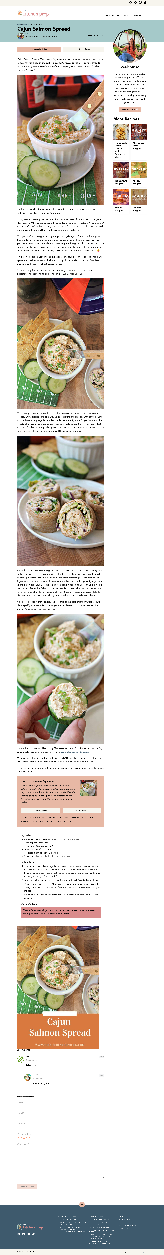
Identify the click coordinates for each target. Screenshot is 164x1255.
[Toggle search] (145, 15)
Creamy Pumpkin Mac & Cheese (102, 1219)
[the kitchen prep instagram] (140, 3)
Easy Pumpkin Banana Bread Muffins (101, 1231)
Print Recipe (85, 49)
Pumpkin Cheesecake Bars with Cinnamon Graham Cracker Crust (100, 1236)
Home (19, 24)
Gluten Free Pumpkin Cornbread (98, 1223)
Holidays (137, 15)
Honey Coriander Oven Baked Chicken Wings (72, 1223)
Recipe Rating (24, 1134)
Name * (21, 1103)
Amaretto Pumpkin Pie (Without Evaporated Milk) (101, 1242)
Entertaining (123, 15)
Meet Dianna (124, 1219)
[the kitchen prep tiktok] (145, 3)
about (136, 11)
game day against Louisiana (75, 752)
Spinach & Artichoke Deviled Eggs (71, 1233)
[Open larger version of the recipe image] (88, 788)
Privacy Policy (125, 1228)
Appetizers (25, 24)
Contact (123, 1222)
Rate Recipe (42, 811)
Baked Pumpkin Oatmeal (99, 1227)
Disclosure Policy (127, 1225)
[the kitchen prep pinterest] (135, 3)
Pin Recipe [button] (83, 811)
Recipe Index (108, 15)
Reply (102, 1057)
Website (21, 1124)
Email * (20, 1113)
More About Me (128, 109)
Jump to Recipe (40, 49)
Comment (23, 1144)
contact (144, 11)
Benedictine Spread (67, 1219)
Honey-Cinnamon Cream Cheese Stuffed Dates (69, 1228)
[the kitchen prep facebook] (130, 3)
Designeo (144, 1252)
